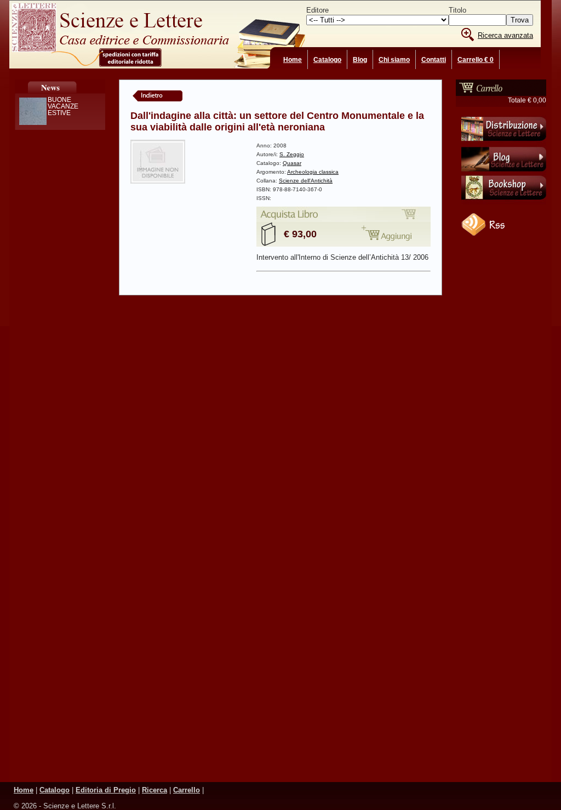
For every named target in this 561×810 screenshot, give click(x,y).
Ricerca (154, 790)
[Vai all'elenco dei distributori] (503, 143)
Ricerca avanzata (505, 35)
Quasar (292, 163)
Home (292, 60)
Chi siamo (394, 60)
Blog (360, 60)
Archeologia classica (313, 172)
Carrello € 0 (475, 60)
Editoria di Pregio (106, 790)
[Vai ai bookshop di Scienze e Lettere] (503, 202)
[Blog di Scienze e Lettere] (503, 172)
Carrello (186, 790)
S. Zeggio (291, 154)
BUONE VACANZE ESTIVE (63, 106)
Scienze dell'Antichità (306, 181)
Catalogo (327, 60)
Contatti (433, 60)
